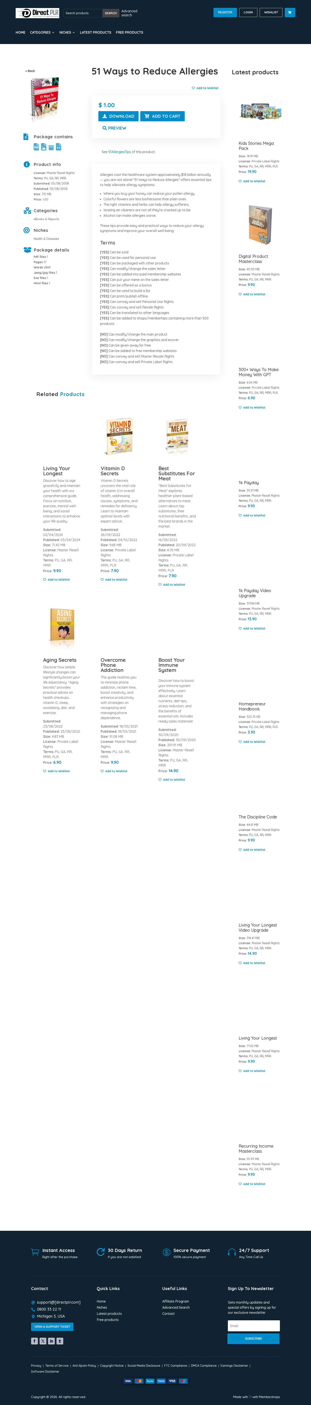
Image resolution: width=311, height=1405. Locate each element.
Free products (129, 33)
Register (225, 12)
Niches (102, 1308)
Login (248, 12)
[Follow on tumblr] (59, 1341)
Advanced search (129, 13)
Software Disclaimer (45, 1371)
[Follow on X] (43, 1341)
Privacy (36, 1365)
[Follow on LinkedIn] (51, 1341)
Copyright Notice (112, 1365)
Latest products (95, 33)
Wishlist (271, 12)
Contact (168, 1314)
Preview (117, 128)
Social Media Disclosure (144, 1365)
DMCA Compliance (204, 1365)
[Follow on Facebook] (34, 1341)
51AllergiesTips (119, 152)
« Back (30, 71)
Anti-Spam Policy (84, 1365)
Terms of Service (57, 1365)
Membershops (269, 1397)
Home (20, 33)
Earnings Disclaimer (234, 1365)
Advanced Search (176, 1308)
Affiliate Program (175, 1301)
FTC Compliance (175, 1365)
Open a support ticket (52, 1327)
